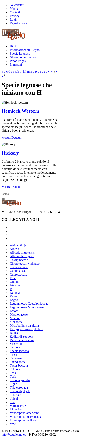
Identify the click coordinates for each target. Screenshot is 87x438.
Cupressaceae (18, 274)
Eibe (13, 278)
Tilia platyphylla (20, 391)
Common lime (19, 267)
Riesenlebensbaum (22, 340)
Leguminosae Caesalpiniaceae (29, 303)
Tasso (13, 354)
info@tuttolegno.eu (14, 434)
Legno (14, 300)
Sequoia (15, 347)
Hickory (10, 153)
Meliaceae (16, 322)
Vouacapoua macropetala (26, 416)
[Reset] (3, 199)
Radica (14, 332)
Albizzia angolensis (22, 252)
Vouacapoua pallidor (23, 420)
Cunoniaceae (18, 270)
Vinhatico (16, 409)
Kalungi (15, 292)
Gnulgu (14, 281)
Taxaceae (16, 358)
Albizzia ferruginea (22, 256)
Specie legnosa (19, 351)
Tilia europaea (19, 387)
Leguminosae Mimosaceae (27, 307)
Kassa (13, 296)
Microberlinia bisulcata (24, 325)
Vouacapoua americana (24, 413)
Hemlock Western (20, 111)
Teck (13, 376)
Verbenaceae (18, 405)
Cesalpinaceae (19, 260)
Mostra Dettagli (11, 137)
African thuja (18, 245)
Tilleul (14, 398)
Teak (13, 373)
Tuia (12, 402)
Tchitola (15, 369)
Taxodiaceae (18, 362)
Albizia (14, 249)
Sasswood (16, 343)
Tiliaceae (15, 394)
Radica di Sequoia (21, 336)
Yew (13, 424)
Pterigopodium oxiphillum (26, 329)
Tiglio (13, 384)
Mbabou (15, 318)
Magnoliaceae (19, 314)
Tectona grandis (20, 380)
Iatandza (15, 285)
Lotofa (14, 311)
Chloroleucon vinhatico (25, 263)
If (11, 289)
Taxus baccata (19, 365)
